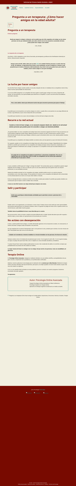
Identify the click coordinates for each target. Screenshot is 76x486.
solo (37, 63)
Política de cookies (31, 484)
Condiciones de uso (40, 484)
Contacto (46, 484)
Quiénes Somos (29, 7)
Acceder (47, 7)
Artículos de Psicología (53, 484)
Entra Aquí (42, 389)
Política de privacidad (22, 484)
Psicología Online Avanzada (41, 482)
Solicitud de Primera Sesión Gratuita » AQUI (38, 2)
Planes (21, 7)
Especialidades (39, 7)
